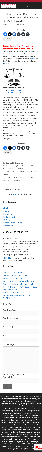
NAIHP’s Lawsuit (14, 90)
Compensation (11, 166)
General (8, 163)
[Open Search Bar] (27, 5)
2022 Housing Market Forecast (14, 272)
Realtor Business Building (12, 223)
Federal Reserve (23, 166)
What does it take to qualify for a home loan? (19, 284)
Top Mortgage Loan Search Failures (16, 275)
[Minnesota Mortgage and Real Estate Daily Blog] (8, 5)
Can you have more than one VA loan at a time (20, 281)
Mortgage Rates (9, 220)
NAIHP (32, 59)
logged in (16, 194)
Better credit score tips (11, 292)
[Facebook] (5, 34)
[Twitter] (10, 34)
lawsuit (5, 169)
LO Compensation (18, 163)
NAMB (6, 63)
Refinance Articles (9, 226)
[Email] (19, 34)
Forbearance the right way (12, 278)
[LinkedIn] (14, 34)
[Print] (23, 34)
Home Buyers (8, 214)
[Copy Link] (28, 34)
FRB (31, 166)
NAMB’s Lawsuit (14, 93)
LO (10, 169)
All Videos (6, 208)
